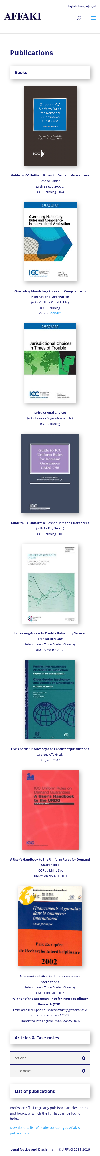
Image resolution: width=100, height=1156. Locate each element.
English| (73, 6)
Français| (83, 6)
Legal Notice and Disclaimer (33, 1149)
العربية (92, 6)
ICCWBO (55, 313)
